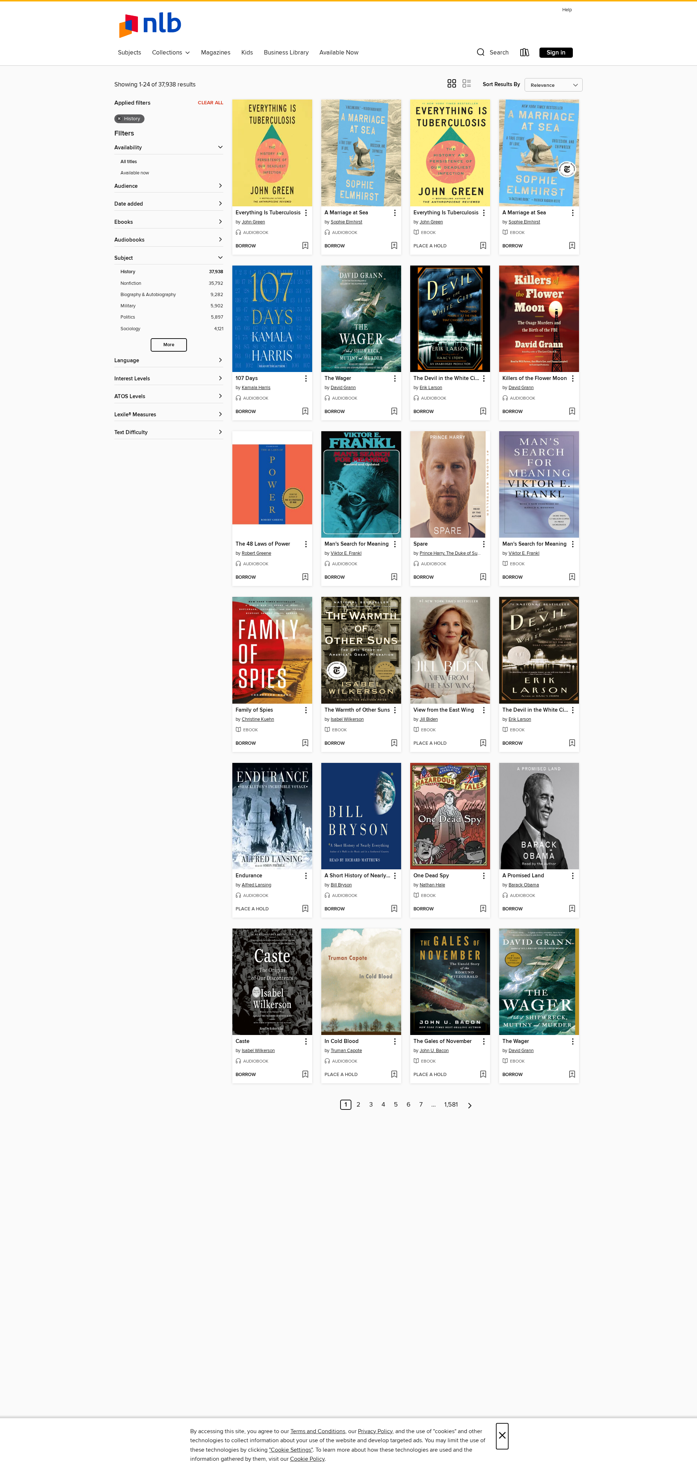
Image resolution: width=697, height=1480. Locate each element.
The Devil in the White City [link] (446, 378)
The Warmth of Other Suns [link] (357, 710)
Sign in (556, 53)
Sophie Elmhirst (346, 222)
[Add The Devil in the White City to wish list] (483, 412)
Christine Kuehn (258, 719)
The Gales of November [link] (442, 1041)
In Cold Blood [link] (342, 1041)
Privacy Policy (375, 1431)
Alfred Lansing (256, 885)
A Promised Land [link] (523, 876)
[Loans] (525, 54)
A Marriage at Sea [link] (346, 213)
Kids (247, 53)
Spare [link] (420, 544)
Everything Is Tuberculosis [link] (268, 213)
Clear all (210, 103)
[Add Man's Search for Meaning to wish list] (394, 577)
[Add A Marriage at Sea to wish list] (394, 246)
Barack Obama (524, 885)
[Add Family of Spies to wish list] (305, 743)
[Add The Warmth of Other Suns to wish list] (394, 743)
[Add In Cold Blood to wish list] (394, 1075)
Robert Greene (256, 553)
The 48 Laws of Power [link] (263, 544)
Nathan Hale (432, 885)
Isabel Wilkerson (347, 719)
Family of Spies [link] (254, 710)
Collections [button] (168, 53)
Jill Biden (429, 719)
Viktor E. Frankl (346, 553)
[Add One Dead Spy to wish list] (483, 909)
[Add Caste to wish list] (305, 1075)
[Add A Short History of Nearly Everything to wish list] (394, 909)
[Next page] (470, 1104)
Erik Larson (431, 388)
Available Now (338, 53)
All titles (129, 162)
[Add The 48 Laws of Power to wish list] (305, 577)
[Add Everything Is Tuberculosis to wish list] (305, 246)
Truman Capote (346, 1051)
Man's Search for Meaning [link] (357, 544)
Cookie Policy (307, 1459)
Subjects (129, 53)
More (168, 345)
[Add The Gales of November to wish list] (483, 1075)
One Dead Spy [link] (431, 876)
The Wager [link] (338, 378)
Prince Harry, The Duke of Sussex (451, 553)
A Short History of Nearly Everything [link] (358, 876)
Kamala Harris (256, 388)
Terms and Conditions (317, 1431)
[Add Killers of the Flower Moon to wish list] (571, 412)
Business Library (286, 53)
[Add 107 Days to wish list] (305, 412)
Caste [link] (242, 1041)
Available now (135, 173)
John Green (253, 222)
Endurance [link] (249, 876)
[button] (492, 54)
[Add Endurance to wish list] (305, 909)
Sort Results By (501, 84)
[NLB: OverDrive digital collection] (150, 25)
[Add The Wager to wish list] (394, 412)
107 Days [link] (247, 378)
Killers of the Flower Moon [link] (534, 378)
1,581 (451, 1105)
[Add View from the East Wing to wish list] (483, 743)
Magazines (216, 53)
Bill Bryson (341, 885)
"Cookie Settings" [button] (291, 1449)
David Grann (343, 388)
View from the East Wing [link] (443, 710)
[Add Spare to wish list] (483, 577)
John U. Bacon (434, 1051)
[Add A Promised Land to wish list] (571, 909)
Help (567, 10)
